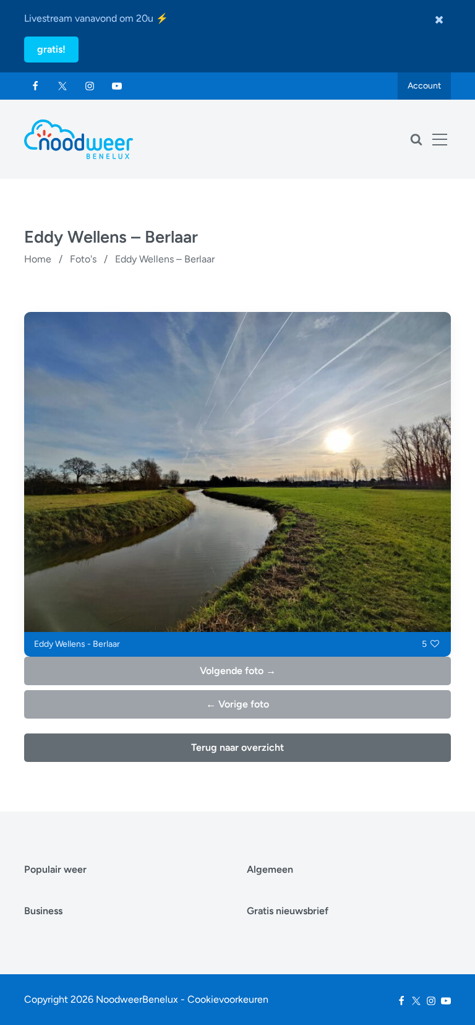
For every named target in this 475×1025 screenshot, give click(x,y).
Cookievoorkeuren (227, 999)
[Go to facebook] (35, 86)
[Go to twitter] (62, 86)
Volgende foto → (238, 671)
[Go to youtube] (117, 86)
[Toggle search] (416, 139)
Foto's (83, 259)
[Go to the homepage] (78, 139)
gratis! (51, 49)
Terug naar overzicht (237, 747)
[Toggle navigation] (440, 139)
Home (37, 259)
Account (424, 85)
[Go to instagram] (89, 86)
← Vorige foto (237, 704)
